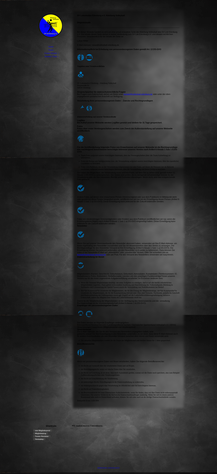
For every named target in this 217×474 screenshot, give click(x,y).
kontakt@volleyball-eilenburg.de (138, 94)
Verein (50, 47)
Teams (50, 50)
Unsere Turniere (50, 53)
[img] (50, 25)
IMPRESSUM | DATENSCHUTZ (108, 468)
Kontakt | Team (51, 56)
